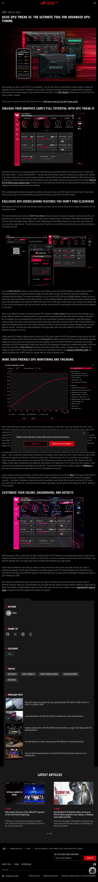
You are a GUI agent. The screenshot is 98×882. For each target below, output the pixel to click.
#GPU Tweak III (28, 674)
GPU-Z (72, 475)
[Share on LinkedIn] (23, 634)
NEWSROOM (26, 864)
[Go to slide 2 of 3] (49, 833)
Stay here (35, 444)
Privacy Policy (34, 876)
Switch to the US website (61, 444)
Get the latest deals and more (66, 854)
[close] (83, 433)
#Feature (12, 680)
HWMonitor (87, 466)
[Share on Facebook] (8, 634)
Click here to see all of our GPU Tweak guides (60, 101)
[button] (3, 3)
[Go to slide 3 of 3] (51, 833)
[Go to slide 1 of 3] (47, 833)
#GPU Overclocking (49, 674)
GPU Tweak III (63, 92)
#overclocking (70, 674)
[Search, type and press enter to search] (94, 3)
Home (16, 864)
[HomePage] (4, 849)
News (10, 654)
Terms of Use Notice (50, 876)
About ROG (6, 864)
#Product (12, 674)
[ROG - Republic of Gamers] (49, 3)
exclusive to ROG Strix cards (77, 350)
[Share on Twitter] (15, 634)
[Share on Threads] (31, 634)
